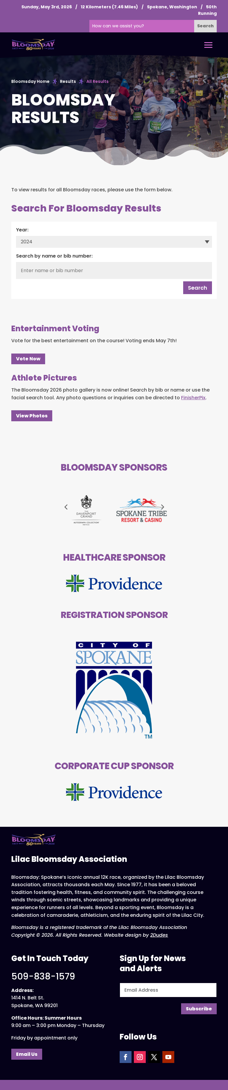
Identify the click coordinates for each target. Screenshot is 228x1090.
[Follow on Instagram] (140, 1057)
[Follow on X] (154, 1057)
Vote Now (28, 358)
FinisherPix (193, 397)
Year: (22, 229)
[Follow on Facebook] (126, 1057)
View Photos (32, 415)
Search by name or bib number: (54, 256)
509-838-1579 (43, 976)
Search (197, 287)
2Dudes (159, 935)
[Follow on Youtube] (168, 1057)
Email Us (26, 1054)
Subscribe (199, 1008)
